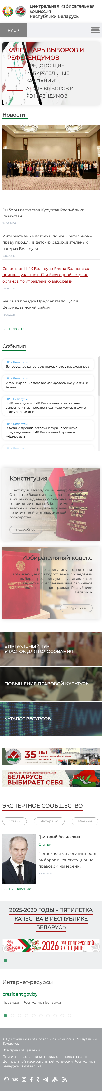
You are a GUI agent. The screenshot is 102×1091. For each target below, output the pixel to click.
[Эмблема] (20, 11)
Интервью (49, 821)
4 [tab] (26, 1015)
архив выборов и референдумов (50, 92)
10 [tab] (69, 1015)
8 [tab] (55, 1015)
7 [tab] (48, 1015)
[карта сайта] (55, 1079)
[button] (95, 30)
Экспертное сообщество (42, 806)
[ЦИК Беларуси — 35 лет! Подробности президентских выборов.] (51, 778)
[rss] (64, 1079)
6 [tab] (40, 1015)
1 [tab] (5, 960)
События (14, 346)
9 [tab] (62, 1015)
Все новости (13, 329)
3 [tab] (19, 1015)
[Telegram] (45, 1079)
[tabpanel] (51, 945)
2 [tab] (12, 1015)
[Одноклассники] (38, 1079)
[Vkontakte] (15, 1079)
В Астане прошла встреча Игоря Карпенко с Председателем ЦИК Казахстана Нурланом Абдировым (41, 432)
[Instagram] (24, 1079)
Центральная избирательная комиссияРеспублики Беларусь (62, 11)
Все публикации (16, 889)
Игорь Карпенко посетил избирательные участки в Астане (47, 385)
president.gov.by (19, 994)
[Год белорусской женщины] (51, 945)
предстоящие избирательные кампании (48, 73)
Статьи (15, 821)
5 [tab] (33, 1015)
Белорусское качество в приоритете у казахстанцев (47, 366)
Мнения (85, 821)
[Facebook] (31, 1079)
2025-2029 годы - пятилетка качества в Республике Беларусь (51, 918)
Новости (13, 115)
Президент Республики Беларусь (32, 1002)
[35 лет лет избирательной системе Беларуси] (51, 756)
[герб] (7, 11)
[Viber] (6, 1079)
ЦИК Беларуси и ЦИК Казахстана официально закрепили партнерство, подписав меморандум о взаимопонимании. (46, 407)
